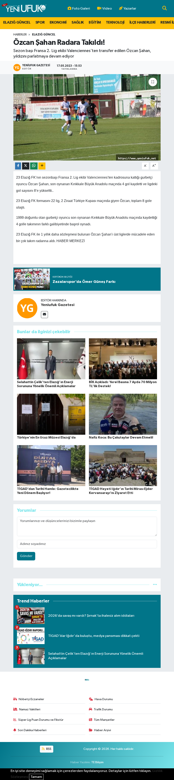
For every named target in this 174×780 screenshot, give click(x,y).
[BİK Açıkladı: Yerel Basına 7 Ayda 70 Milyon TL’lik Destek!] (123, 358)
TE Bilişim (97, 762)
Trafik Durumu (103, 709)
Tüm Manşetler (104, 719)
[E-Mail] (44, 314)
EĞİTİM (95, 22)
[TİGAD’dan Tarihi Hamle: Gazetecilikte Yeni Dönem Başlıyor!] (51, 465)
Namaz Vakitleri (29, 709)
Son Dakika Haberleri (32, 730)
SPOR (40, 22)
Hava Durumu (104, 699)
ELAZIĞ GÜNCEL (16, 22)
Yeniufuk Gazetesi (57, 305)
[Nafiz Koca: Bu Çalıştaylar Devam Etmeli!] (123, 414)
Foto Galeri (81, 8)
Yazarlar (129, 8)
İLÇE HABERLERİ (142, 22)
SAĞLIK (78, 22)
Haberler (20, 34)
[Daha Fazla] (41, 165)
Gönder (26, 556)
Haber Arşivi (102, 730)
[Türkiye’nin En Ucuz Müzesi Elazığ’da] (51, 414)
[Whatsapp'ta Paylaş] (34, 165)
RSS (48, 748)
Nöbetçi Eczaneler (31, 699)
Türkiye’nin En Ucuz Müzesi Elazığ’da (46, 437)
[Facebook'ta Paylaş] (18, 165)
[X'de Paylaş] (25, 165)
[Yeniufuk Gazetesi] (27, 308)
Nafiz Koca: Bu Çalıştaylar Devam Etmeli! (121, 437)
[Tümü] (155, 585)
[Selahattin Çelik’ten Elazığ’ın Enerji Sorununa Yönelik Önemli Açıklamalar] (51, 358)
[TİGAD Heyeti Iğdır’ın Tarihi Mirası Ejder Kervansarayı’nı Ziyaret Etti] (123, 465)
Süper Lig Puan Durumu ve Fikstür (40, 719)
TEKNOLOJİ (115, 22)
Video (107, 8)
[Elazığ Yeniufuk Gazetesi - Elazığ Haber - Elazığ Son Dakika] (24, 8)
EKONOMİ (58, 22)
